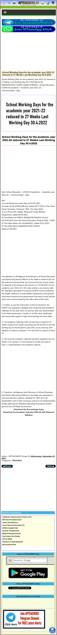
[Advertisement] (29, 51)
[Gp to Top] (52, 630)
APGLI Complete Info (10, 528)
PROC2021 (17, 460)
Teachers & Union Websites (12, 542)
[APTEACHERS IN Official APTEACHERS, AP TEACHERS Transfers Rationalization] (28, 4)
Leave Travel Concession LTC (13, 525)
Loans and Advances (10, 522)
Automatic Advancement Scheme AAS (17, 517)
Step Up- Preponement (10, 531)
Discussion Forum (9, 545)
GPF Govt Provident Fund (11, 520)
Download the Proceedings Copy (29, 409)
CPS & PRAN (7, 539)
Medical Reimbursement (11, 533)
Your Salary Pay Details (11, 536)
